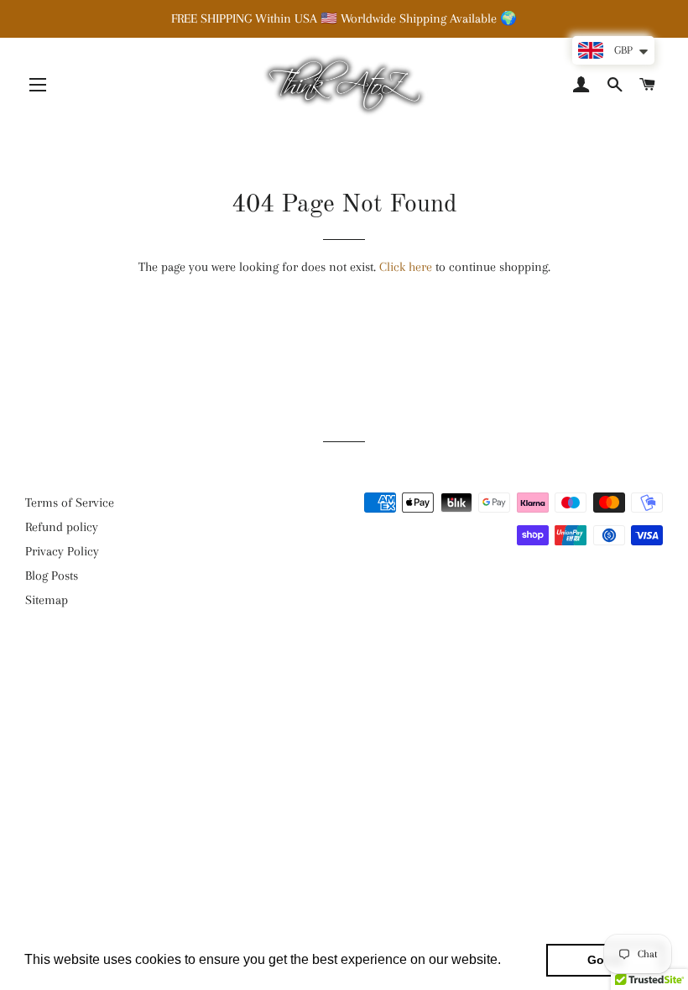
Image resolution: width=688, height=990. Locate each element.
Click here (405, 266)
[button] (506, 961)
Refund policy (61, 526)
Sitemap (46, 599)
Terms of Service (69, 502)
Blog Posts (51, 575)
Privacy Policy (62, 551)
